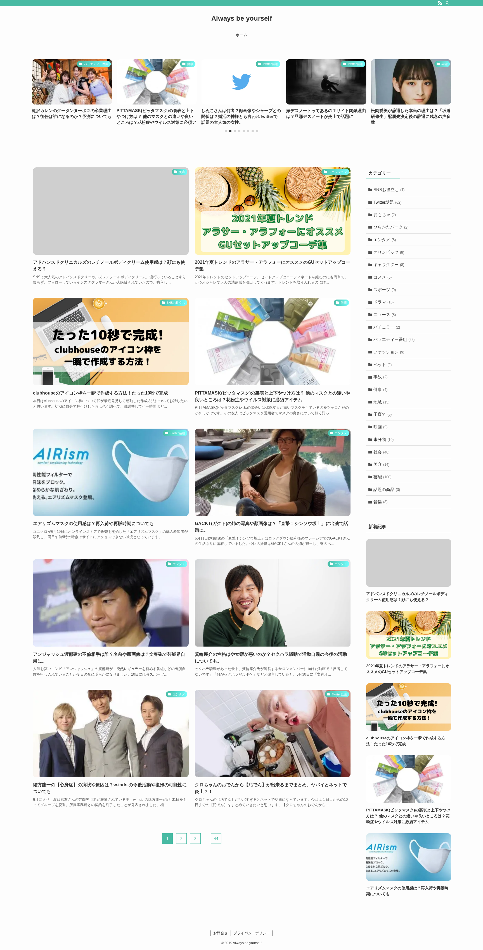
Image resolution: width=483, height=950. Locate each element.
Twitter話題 (387, 202)
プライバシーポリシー (251, 933)
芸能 (382, 476)
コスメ (382, 277)
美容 (381, 464)
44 (216, 838)
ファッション (388, 352)
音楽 (380, 501)
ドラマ (383, 302)
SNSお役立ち (388, 189)
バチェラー (386, 326)
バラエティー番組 (394, 339)
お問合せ (220, 933)
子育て (382, 414)
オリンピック (388, 252)
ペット (382, 364)
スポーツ (384, 289)
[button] (226, 131)
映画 (380, 426)
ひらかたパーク (390, 227)
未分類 (383, 439)
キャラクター (388, 264)
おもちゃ (384, 214)
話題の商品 (386, 489)
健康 (380, 389)
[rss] (440, 3)
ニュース (384, 314)
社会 (381, 451)
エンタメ (384, 239)
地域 (381, 402)
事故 (380, 376)
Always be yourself (241, 18)
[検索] (447, 3)
